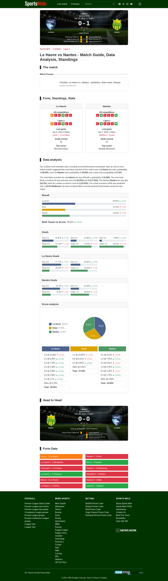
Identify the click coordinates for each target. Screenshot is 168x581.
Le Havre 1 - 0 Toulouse (51, 474)
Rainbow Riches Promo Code (98, 515)
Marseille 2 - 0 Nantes (96, 474)
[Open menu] (139, 4)
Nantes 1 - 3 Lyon (107, 135)
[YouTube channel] (131, 4)
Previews (75, 4)
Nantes (117, 32)
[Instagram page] (127, 4)
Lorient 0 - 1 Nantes (95, 486)
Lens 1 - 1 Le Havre (61, 135)
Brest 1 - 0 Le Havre (49, 480)
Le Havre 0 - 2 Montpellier (52, 462)
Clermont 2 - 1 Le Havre (51, 468)
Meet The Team (123, 515)
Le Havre (51, 32)
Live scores (62, 4)
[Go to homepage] (36, 4)
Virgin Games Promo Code (97, 512)
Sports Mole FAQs (124, 506)
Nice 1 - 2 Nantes (94, 462)
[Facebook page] (120, 4)
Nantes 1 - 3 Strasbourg (96, 468)
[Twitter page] (123, 4)
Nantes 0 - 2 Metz (94, 480)
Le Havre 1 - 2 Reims (50, 486)
